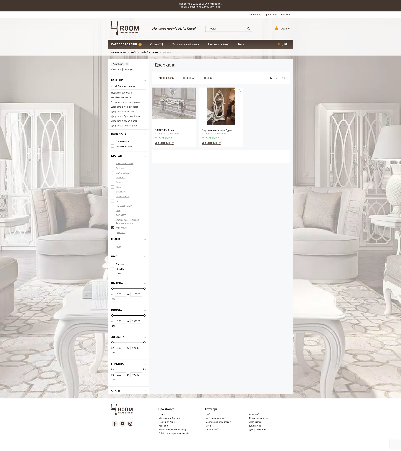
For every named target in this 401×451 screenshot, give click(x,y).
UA (279, 44)
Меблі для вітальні (215, 418)
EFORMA (120, 191)
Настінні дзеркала (121, 97)
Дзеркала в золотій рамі (124, 121)
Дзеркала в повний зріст (124, 107)
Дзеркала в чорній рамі (124, 126)
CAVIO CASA (122, 173)
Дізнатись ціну (164, 142)
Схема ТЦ (156, 44)
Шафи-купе (255, 425)
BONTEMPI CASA (124, 163)
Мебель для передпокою (218, 422)
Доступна (120, 264)
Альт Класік (118, 64)
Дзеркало (120, 232)
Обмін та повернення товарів (174, 433)
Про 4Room (254, 14)
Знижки (208, 77)
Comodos (120, 177)
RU (286, 44)
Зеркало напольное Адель (217, 130)
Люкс (118, 273)
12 (271, 77)
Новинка (188, 77)
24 (277, 77)
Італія (118, 247)
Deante (119, 182)
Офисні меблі (212, 429)
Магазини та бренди (185, 44)
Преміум (120, 269)
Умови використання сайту (172, 429)
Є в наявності (122, 141)
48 (283, 77)
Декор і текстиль (257, 429)
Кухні (208, 425)
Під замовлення (124, 146)
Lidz (118, 201)
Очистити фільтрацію (122, 69)
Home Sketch (122, 196)
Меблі (208, 414)
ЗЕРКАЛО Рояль (164, 130)
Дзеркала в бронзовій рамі (125, 116)
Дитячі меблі (255, 422)
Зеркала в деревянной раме (126, 102)
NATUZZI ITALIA (124, 206)
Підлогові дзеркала (121, 93)
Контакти (285, 14)
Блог (241, 44)
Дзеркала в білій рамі (123, 111)
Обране (285, 28)
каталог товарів (124, 44)
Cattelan (120, 168)
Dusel (118, 187)
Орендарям (271, 14)
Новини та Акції (218, 44)
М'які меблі (254, 414)
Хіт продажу (166, 78)
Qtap (118, 210)
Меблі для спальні (125, 86)
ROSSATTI (121, 215)
